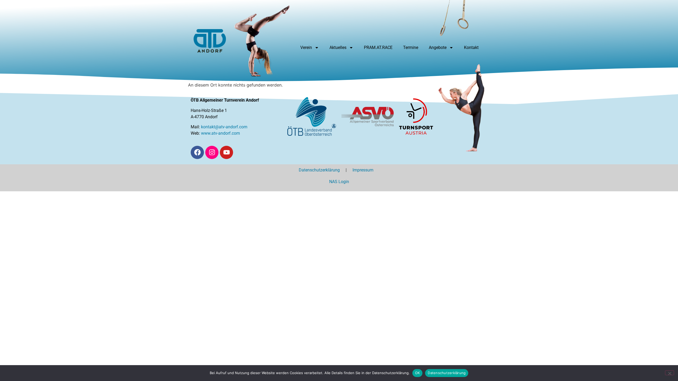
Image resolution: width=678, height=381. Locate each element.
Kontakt (471, 47)
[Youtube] (226, 152)
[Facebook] (197, 152)
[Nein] (669, 372)
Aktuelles (337, 47)
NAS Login (339, 181)
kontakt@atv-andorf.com (224, 126)
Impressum (366, 170)
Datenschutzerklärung (322, 170)
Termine (410, 47)
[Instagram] (211, 152)
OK (417, 373)
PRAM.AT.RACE (378, 47)
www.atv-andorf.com (220, 133)
